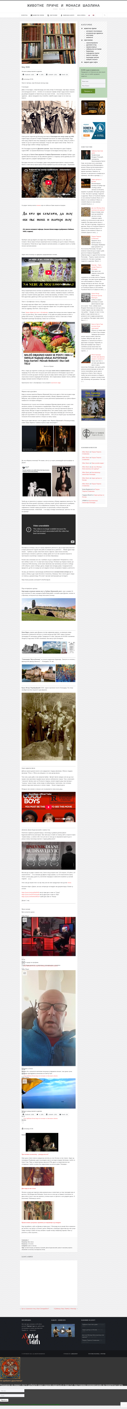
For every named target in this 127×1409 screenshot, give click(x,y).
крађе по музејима (63, 1247)
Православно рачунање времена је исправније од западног (41, 1222)
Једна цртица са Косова (89, 1329)
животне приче (90, 28)
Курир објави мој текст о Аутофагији (37, 312)
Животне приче (38, 15)
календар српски (92, 57)
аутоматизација (29, 1247)
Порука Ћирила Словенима (90, 1340)
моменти (89, 37)
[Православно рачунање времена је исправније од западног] (38, 1219)
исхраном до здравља (94, 33)
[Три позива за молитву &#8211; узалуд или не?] (42, 1150)
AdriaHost (74, 1353)
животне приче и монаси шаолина (63, 6)
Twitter (103, 1353)
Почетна (24, 15)
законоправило (92, 43)
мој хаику (89, 35)
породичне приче (92, 53)
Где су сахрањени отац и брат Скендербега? (35, 1308)
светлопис (53, 15)
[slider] (41, 1076)
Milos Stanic (31, 1242)
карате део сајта (91, 62)
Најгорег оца (31, 1326)
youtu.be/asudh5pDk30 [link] (30, 892)
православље (91, 47)
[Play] (23, 958)
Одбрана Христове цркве (90, 1324)
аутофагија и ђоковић (39, 1247)
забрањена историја (93, 49)
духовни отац (91, 45)
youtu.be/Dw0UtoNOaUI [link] (31, 896)
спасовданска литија (39, 1249)
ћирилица (90, 51)
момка (39, 205)
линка (69, 882)
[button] (38, 438)
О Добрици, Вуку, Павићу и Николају (65, 1308)
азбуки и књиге (92, 59)
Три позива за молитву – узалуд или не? (35, 1154)
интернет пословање (94, 31)
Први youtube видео (98, 463)
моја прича (81, 15)
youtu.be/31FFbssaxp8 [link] (30, 894)
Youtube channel (93, 1353)
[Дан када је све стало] (38, 1184)
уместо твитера (32, 1245)
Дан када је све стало (29, 1188)
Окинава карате (68, 15)
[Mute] (23, 966)
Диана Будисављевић (51, 1247)
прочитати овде (56, 382)
